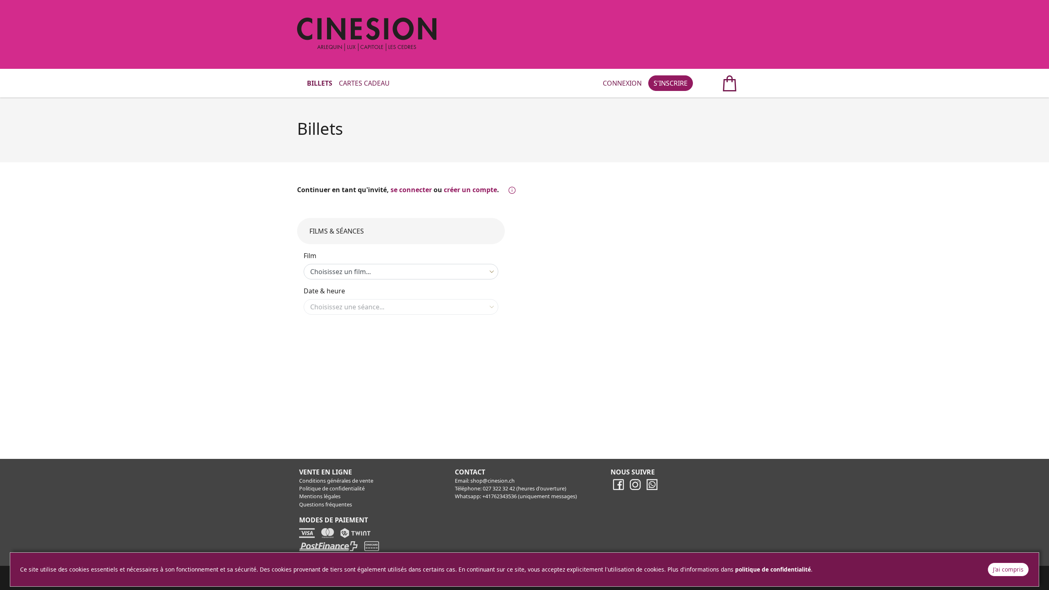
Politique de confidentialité (332, 488)
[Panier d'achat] (720, 83)
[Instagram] (635, 488)
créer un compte (470, 189)
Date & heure (324, 290)
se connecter (411, 189)
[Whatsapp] (652, 488)
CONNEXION (622, 83)
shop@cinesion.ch (492, 480)
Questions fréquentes (325, 504)
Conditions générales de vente (336, 480)
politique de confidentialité (773, 569)
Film (310, 255)
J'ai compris (1008, 569)
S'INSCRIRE (671, 83)
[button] (510, 190)
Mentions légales (320, 496)
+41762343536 (499, 496)
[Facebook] (618, 488)
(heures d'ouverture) (541, 488)
